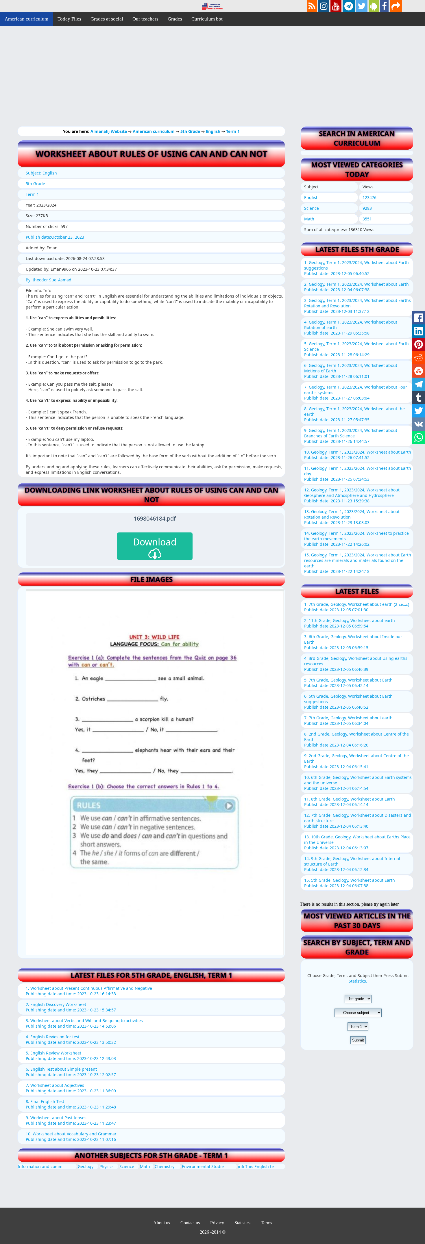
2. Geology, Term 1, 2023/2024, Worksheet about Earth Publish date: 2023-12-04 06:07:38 (356, 286)
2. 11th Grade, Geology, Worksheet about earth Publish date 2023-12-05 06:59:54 (349, 623)
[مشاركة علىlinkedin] (418, 331)
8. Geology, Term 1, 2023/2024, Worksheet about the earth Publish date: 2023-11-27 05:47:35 (354, 414)
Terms (266, 1222)
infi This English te (256, 1166)
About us (161, 1222)
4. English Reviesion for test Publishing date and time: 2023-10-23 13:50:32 (71, 1039)
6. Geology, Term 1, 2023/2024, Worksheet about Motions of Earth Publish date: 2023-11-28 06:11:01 (350, 371)
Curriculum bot (207, 19)
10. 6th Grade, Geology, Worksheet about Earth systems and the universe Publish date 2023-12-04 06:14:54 (358, 783)
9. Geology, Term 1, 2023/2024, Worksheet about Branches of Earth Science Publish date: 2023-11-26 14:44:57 (350, 436)
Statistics (242, 1222)
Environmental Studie (203, 1166)
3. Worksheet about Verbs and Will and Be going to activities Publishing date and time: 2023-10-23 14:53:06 (84, 1023)
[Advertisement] (173, 80)
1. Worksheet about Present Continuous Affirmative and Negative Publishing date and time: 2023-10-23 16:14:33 (89, 990)
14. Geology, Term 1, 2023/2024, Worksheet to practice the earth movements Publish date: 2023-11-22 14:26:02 (356, 538)
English (213, 131)
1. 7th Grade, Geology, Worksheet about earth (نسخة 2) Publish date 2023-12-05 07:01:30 (356, 606)
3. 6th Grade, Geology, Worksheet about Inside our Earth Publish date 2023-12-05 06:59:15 (353, 642)
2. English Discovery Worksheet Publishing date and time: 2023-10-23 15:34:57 (71, 1007)
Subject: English (41, 173)
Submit (358, 1040)
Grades (175, 19)
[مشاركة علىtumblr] (418, 397)
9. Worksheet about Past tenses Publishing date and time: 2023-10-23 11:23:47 (71, 1120)
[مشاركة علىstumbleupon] (418, 371)
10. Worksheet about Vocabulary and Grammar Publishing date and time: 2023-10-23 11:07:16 (71, 1136)
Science (126, 1166)
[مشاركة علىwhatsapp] (418, 437)
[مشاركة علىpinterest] (418, 344)
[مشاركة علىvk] (418, 424)
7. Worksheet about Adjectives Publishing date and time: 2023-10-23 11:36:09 (71, 1088)
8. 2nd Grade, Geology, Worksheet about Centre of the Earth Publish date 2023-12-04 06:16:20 (356, 739)
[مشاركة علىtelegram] (418, 384)
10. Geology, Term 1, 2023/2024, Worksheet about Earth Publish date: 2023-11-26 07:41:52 (357, 454)
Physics (106, 1166)
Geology (85, 1166)
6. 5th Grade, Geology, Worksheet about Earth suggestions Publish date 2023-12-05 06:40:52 (348, 701)
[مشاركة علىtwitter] (418, 410)
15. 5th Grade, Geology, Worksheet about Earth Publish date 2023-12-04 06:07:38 (349, 882)
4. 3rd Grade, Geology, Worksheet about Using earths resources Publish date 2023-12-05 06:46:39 (355, 664)
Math (145, 1166)
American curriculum (26, 19)
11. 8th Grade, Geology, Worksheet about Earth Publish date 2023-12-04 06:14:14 (349, 801)
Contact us (190, 1222)
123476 (369, 197)
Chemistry (164, 1166)
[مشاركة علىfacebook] (418, 317)
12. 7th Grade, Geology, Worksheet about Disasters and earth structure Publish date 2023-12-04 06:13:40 (357, 820)
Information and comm (40, 1166)
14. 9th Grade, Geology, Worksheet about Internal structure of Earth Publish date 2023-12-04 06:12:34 (352, 864)
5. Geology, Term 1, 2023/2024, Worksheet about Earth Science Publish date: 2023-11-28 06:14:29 (356, 349)
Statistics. (358, 981)
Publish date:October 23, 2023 (55, 237)
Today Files (69, 19)
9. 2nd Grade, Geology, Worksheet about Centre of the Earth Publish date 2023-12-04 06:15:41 (356, 761)
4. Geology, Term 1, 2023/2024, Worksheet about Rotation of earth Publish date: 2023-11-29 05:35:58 (350, 327)
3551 (367, 219)
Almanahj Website (109, 131)
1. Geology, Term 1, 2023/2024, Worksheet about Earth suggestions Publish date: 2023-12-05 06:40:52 (356, 268)
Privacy (217, 1222)
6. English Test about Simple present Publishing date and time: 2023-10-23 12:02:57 (71, 1071)
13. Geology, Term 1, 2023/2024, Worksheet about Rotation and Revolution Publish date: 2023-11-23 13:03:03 (352, 517)
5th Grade (190, 131)
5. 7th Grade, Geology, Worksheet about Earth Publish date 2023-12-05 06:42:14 (348, 682)
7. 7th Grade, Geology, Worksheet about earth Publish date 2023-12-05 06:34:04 (348, 720)
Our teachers (145, 19)
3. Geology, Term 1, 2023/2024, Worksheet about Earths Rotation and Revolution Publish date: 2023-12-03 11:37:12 (357, 306)
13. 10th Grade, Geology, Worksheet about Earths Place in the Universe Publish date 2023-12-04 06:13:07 (357, 842)
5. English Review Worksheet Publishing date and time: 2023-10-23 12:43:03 (71, 1055)
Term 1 (233, 131)
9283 (367, 208)
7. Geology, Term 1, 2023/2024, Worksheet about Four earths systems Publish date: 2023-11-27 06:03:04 (355, 392)
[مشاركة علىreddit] (418, 357)
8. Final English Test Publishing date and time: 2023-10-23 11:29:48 (71, 1104)
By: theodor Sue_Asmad (48, 280)
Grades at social (106, 19)
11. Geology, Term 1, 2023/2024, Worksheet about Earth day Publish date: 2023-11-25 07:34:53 (357, 473)
